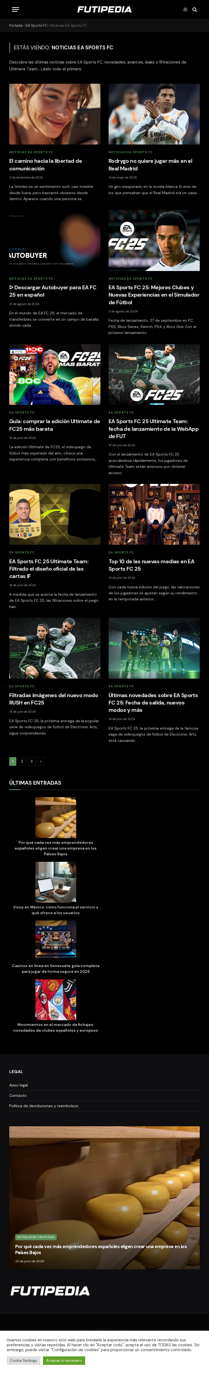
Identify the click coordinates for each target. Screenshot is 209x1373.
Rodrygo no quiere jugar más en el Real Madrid (150, 164)
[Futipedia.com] (104, 9)
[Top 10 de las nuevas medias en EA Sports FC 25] (154, 514)
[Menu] (15, 9)
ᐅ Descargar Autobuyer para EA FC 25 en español (53, 291)
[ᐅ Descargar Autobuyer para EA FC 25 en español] (54, 240)
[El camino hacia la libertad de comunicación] (54, 114)
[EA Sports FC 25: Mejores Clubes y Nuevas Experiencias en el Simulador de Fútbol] (154, 240)
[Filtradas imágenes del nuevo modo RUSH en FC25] (54, 648)
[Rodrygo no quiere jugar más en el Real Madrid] (154, 114)
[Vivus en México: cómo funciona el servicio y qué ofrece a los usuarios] (55, 883)
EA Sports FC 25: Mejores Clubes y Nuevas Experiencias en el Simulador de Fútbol (154, 295)
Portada (16, 25)
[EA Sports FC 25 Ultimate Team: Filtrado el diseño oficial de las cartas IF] (54, 514)
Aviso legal (18, 1085)
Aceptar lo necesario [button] (64, 1360)
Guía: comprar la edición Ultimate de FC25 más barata (54, 425)
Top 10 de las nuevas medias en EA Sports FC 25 (151, 565)
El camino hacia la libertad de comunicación (45, 164)
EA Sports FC (37, 25)
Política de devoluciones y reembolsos (43, 1105)
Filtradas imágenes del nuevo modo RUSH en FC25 (53, 699)
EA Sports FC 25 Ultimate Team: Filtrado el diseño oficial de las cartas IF (48, 569)
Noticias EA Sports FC (31, 152)
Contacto (18, 1095)
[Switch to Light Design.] (185, 9)
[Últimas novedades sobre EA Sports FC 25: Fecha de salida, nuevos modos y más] (154, 648)
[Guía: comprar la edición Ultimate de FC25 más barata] (54, 374)
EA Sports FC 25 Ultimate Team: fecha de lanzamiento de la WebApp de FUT (154, 428)
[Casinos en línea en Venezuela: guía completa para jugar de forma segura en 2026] (55, 941)
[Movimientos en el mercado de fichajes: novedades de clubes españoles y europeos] (55, 1000)
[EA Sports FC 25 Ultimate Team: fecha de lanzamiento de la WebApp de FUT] (154, 374)
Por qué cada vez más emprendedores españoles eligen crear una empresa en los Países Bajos (56, 848)
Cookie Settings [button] (23, 1360)
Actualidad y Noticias (35, 1237)
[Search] (194, 9)
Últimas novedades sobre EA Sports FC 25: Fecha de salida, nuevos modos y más (153, 702)
